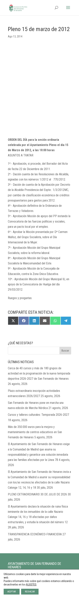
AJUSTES (31, 584)
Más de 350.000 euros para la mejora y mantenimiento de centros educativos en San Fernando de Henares (35, 432)
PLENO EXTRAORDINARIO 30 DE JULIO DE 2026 (37, 494)
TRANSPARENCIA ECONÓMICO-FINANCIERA (35, 534)
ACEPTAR (11, 591)
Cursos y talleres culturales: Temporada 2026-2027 (38, 415)
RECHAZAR (30, 591)
